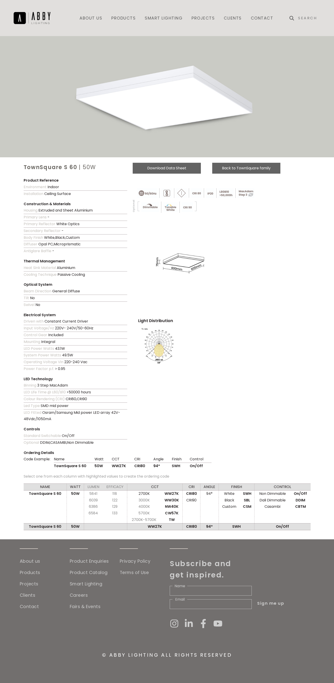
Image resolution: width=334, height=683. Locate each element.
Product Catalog (89, 573)
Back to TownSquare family (246, 168)
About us (91, 18)
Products (123, 18)
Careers (79, 595)
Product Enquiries (89, 561)
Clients (233, 18)
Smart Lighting (163, 18)
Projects (203, 18)
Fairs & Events (85, 607)
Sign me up (270, 603)
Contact (262, 18)
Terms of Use (134, 573)
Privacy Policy (135, 561)
